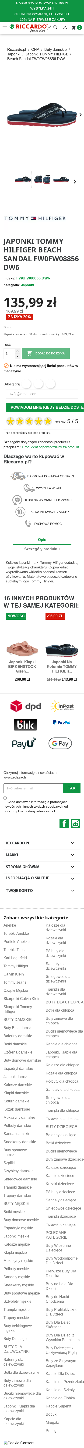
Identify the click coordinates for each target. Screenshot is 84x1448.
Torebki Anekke (16, 933)
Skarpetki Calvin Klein (22, 999)
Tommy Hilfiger (16, 966)
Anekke (10, 925)
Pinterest (50, 383)
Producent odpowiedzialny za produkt (50, 446)
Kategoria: (12, 284)
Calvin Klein (14, 974)
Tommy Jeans (15, 982)
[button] (9, 182)
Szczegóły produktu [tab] (42, 549)
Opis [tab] (42, 540)
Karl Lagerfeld (15, 958)
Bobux (51, 1414)
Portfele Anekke (17, 942)
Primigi (51, 1431)
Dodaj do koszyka (46, 353)
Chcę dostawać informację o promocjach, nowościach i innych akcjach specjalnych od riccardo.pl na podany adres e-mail (36, 806)
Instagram (75, 823)
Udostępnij (26, 383)
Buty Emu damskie (19, 1028)
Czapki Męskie (16, 991)
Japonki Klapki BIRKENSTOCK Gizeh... (22, 666)
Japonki (27, 284)
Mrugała (52, 1422)
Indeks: (9, 278)
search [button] (55, 27)
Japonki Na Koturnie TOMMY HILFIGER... (62, 666)
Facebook (64, 823)
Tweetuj (38, 383)
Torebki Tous (14, 950)
